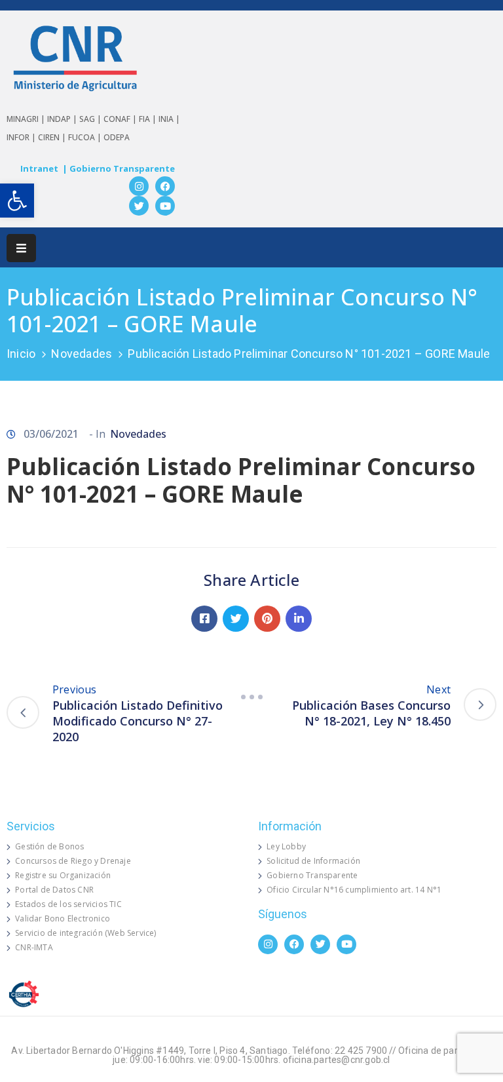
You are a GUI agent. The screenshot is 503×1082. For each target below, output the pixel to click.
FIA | (148, 119)
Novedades (81, 353)
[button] (17, 201)
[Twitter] (139, 206)
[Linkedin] (299, 619)
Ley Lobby (286, 846)
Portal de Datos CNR (54, 889)
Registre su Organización (63, 875)
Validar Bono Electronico (62, 918)
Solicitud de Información (313, 860)
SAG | (91, 119)
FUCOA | (85, 137)
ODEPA (116, 137)
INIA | (169, 119)
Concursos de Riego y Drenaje (73, 860)
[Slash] (251, 697)
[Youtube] (165, 206)
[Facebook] (165, 186)
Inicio (21, 353)
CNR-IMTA (34, 947)
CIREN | (53, 137)
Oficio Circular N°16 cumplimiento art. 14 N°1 (354, 889)
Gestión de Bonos (49, 846)
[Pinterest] (267, 619)
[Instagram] (139, 186)
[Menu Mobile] (21, 248)
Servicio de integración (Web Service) (85, 932)
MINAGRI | (27, 119)
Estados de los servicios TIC (68, 904)
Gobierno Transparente (312, 875)
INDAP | (63, 119)
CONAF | (121, 119)
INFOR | (22, 137)
